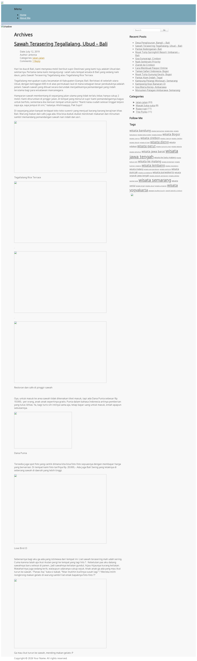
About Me (25, 18)
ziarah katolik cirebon (173, 191)
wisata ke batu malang (165, 157)
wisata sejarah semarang (159, 176)
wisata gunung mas (163, 147)
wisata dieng (159, 142)
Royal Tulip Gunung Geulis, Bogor (153, 74)
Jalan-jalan (38, 58)
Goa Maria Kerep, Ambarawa (150, 87)
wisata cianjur (135, 138)
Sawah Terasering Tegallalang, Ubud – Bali (60, 44)
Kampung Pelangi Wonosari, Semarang (156, 80)
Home (23, 14)
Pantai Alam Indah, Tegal (149, 77)
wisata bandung (140, 130)
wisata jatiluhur (135, 152)
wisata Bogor (171, 134)
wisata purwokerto (163, 172)
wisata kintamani (168, 162)
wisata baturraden (144, 135)
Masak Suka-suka (145, 105)
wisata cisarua (165, 138)
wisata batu (169, 131)
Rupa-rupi (141, 108)
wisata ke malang (149, 161)
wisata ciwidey (176, 138)
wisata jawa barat (153, 151)
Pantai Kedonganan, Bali (148, 49)
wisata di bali (145, 143)
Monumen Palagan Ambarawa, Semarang (157, 90)
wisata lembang (153, 165)
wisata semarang (155, 180)
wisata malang (136, 169)
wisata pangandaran (151, 169)
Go (164, 30)
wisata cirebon (150, 138)
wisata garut (146, 146)
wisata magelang (171, 166)
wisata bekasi (157, 135)
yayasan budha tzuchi (157, 191)
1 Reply (36, 61)
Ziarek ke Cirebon (145, 64)
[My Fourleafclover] (2, 2)
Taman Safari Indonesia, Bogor (152, 71)
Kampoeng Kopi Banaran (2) (150, 83)
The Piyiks (141, 111)
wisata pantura (165, 169)
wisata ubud (149, 186)
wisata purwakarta (145, 173)
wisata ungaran (161, 186)
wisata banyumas (157, 131)
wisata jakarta (176, 147)
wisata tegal (140, 186)
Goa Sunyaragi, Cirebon (148, 58)
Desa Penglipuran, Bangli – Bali (152, 42)
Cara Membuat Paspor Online (151, 68)
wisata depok (134, 143)
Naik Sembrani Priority (147, 61)
